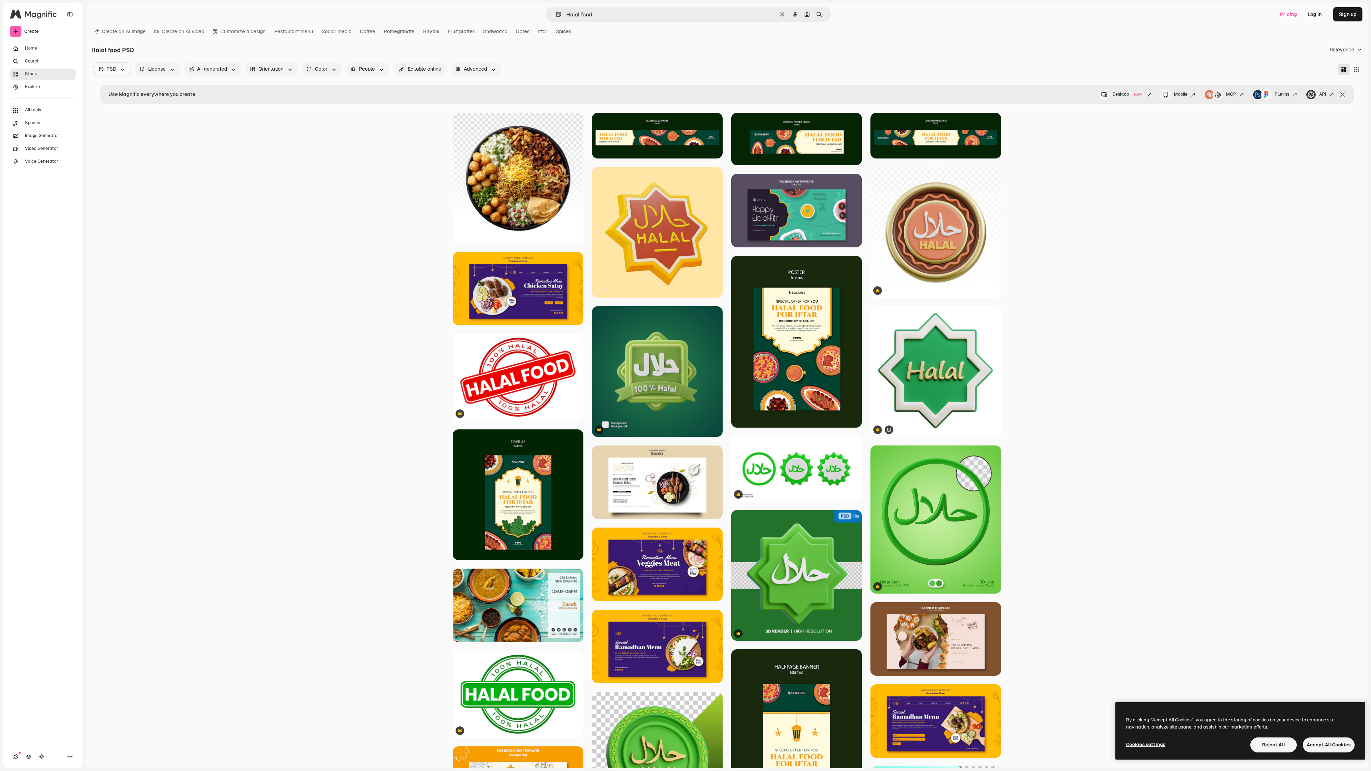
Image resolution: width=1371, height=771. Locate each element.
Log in (1315, 14)
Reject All (1273, 745)
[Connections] (15, 756)
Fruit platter (461, 31)
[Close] (1342, 94)
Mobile (1180, 94)
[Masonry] (1344, 69)
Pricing (1288, 14)
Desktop (1127, 94)
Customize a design (243, 31)
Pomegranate (399, 31)
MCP (1231, 94)
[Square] (1356, 69)
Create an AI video (183, 31)
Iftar (542, 31)
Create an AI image (124, 31)
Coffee (367, 31)
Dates (522, 31)
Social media (336, 31)
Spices (563, 31)
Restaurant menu (293, 31)
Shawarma (495, 31)
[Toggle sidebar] (70, 14)
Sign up (1348, 14)
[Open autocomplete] (556, 14)
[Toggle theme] (41, 756)
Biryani (431, 31)
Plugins (1282, 94)
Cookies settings (1145, 744)
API (1322, 94)
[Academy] (28, 756)
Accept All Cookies (1329, 745)
